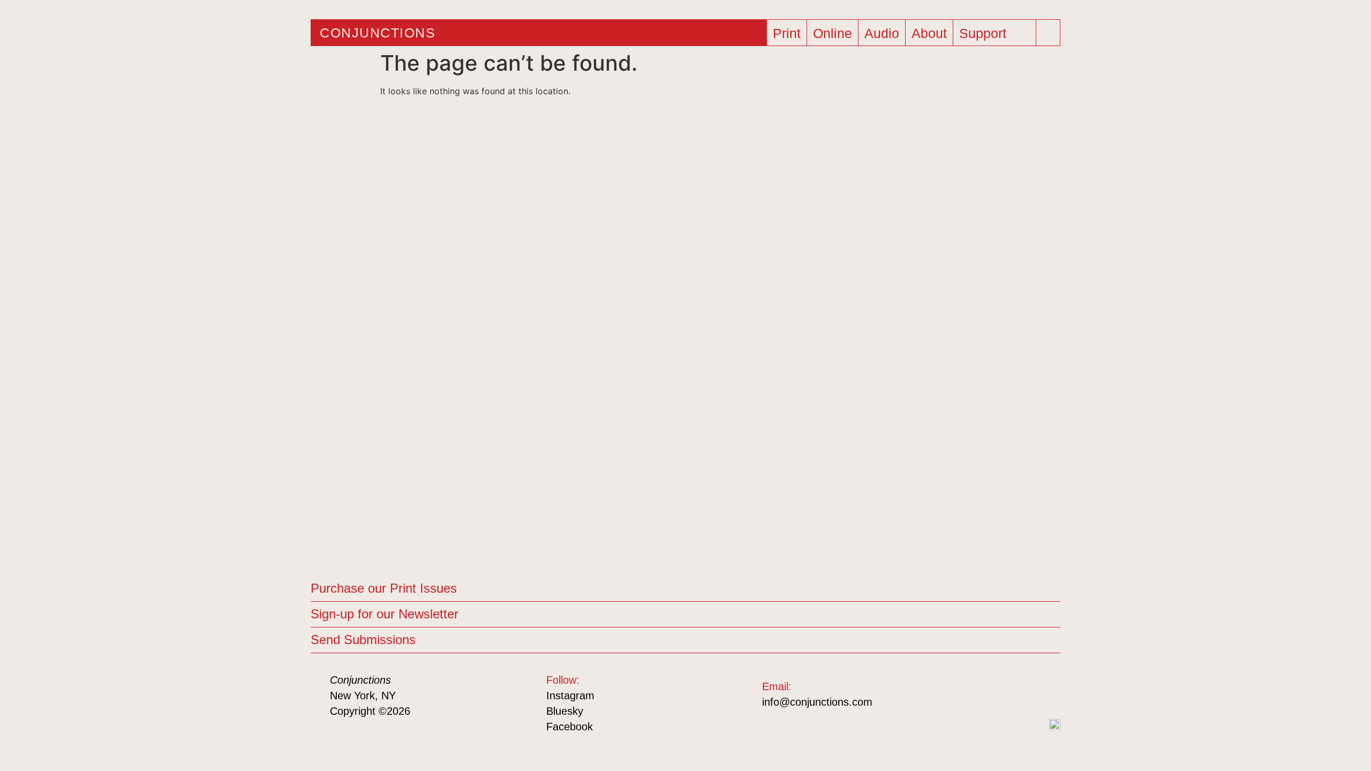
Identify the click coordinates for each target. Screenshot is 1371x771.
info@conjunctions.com (817, 702)
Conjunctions (377, 32)
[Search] (1049, 33)
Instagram (570, 695)
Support (982, 33)
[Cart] (1025, 29)
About (929, 33)
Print (787, 33)
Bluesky (564, 711)
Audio (881, 33)
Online (832, 33)
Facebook (569, 726)
